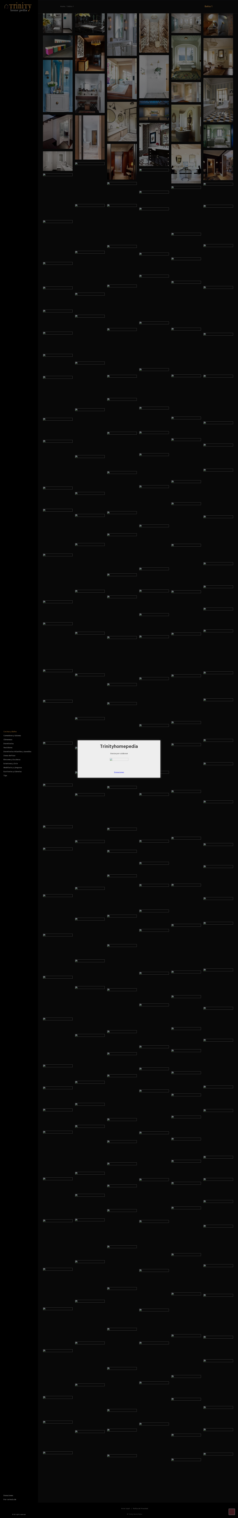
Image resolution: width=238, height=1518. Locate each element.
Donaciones (119, 772)
